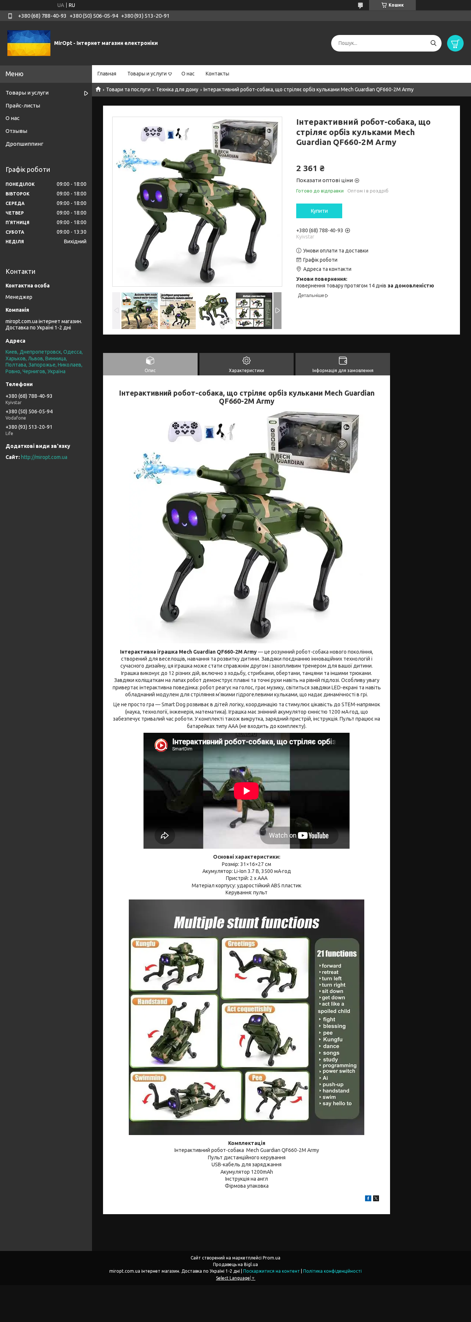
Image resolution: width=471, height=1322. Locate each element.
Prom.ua (271, 1257)
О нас (188, 74)
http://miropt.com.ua (44, 457)
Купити (319, 211)
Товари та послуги (128, 89)
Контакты (217, 74)
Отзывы (16, 131)
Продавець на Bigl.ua (235, 1264)
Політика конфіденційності (332, 1271)
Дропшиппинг (24, 144)
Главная (107, 74)
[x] (376, 1199)
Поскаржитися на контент (271, 1271)
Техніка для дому (177, 89)
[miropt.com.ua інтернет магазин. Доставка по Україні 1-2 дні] (28, 43)
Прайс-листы (23, 105)
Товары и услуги (147, 74)
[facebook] (368, 1199)
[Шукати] (433, 43)
